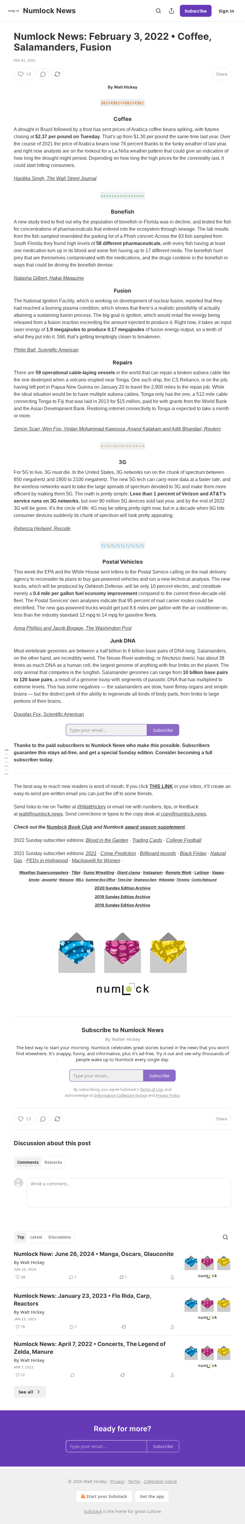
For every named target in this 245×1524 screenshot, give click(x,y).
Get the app (152, 1496)
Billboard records (158, 853)
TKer (75, 872)
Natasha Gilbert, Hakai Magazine (49, 278)
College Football (183, 840)
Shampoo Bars (145, 880)
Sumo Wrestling (98, 872)
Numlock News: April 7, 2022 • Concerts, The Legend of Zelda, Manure (90, 1348)
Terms (134, 1481)
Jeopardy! (49, 880)
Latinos (202, 872)
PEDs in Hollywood (47, 860)
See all (26, 1392)
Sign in (226, 11)
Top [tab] (20, 1237)
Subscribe (196, 11)
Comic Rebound (204, 880)
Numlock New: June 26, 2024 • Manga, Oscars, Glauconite (94, 1254)
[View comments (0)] (43, 74)
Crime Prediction (118, 853)
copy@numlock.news (183, 813)
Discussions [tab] (59, 1237)
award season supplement (155, 827)
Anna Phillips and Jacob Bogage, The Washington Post (72, 628)
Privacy (117, 1481)
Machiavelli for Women (96, 860)
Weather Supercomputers (43, 872)
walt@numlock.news (41, 813)
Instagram (153, 872)
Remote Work (179, 872)
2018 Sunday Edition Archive (122, 905)
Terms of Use (151, 1089)
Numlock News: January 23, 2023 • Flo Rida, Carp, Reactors (82, 1299)
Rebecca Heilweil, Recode (42, 528)
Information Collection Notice (120, 1095)
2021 (91, 853)
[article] (122, 1266)
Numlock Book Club (69, 827)
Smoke (34, 880)
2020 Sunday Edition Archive (122, 888)
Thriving (182, 880)
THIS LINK (161, 786)
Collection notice (160, 1481)
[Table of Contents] (6, 762)
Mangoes (66, 880)
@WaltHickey (91, 806)
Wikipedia (166, 880)
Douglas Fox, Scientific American (49, 714)
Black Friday (193, 853)
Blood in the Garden (107, 840)
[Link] (5, 119)
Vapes (218, 872)
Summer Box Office (100, 880)
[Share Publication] (171, 11)
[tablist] (39, 1162)
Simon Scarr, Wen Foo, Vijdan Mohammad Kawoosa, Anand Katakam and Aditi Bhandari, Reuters (117, 428)
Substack (93, 1511)
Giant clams (128, 872)
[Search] (158, 11)
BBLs (80, 880)
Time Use (124, 880)
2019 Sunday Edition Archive (122, 896)
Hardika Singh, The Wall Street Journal (55, 178)
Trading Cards (147, 840)
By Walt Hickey (29, 1262)
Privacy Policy (168, 1095)
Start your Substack (106, 1496)
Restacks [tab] (53, 1162)
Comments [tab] (28, 1162)
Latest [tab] (36, 1237)
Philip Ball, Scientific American (46, 349)
